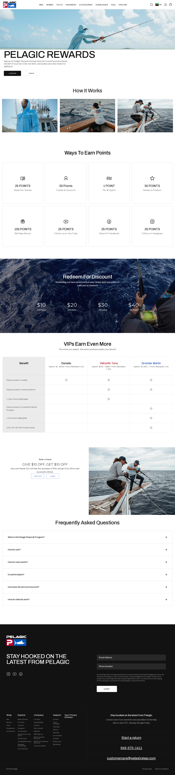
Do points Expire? (16, 574)
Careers (36, 725)
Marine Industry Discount (39, 737)
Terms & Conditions (162, 769)
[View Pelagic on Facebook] (21, 674)
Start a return (131, 737)
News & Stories (23, 719)
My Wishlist (56, 744)
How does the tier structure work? (23, 587)
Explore (123, 4)
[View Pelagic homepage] (16, 641)
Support (57, 715)
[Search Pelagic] (151, 4)
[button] (170, 4)
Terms (143, 681)
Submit (107, 689)
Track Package (56, 723)
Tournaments (22, 731)
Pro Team (21, 722)
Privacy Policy (135, 681)
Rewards (37, 731)
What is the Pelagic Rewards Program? (26, 537)
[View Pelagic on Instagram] (8, 674)
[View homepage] (9, 5)
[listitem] (23, 183)
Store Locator (38, 728)
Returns (55, 729)
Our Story (37, 719)
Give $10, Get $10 (40, 746)
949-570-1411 (131, 747)
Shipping (56, 726)
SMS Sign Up (38, 734)
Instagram (21, 728)
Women (49, 4)
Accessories (85, 4)
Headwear (71, 4)
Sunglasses (102, 4)
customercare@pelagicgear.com (131, 758)
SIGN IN (31, 73)
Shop (9, 715)
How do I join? (14, 549)
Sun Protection (23, 749)
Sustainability (38, 722)
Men (41, 4)
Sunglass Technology (22, 745)
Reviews (56, 738)
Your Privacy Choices (70, 716)
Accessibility (57, 735)
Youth (59, 4)
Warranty (56, 732)
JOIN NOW (12, 73)
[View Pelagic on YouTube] (15, 674)
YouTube (21, 725)
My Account (57, 741)
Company (39, 715)
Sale (113, 4)
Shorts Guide (22, 738)
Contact (56, 719)
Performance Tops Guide (24, 735)
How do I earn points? (18, 562)
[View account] (165, 4)
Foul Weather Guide (24, 741)
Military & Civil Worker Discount (41, 742)
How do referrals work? (19, 599)
